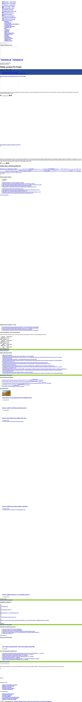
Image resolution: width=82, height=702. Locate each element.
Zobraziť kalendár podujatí (6, 600)
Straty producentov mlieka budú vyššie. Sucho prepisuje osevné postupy (21, 189)
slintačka (47, 171)
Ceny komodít (7, 22)
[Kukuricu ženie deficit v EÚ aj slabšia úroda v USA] (6, 416)
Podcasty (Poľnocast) (7, 695)
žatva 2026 (20, 172)
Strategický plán (65, 171)
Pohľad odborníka (8, 34)
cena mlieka (20, 169)
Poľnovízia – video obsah (9, 3)
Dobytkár (31, 169)
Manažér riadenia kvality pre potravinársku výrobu (17, 654)
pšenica (37, 171)
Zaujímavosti (7, 39)
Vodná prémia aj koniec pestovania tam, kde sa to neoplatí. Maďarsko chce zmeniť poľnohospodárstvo (26, 383)
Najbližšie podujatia (7, 9)
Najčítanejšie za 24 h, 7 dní (9, 11)
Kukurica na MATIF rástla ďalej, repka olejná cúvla (16, 185)
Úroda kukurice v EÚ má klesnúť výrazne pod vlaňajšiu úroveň (19, 186)
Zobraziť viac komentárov (6, 375)
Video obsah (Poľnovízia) (8, 693)
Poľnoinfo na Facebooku (8, 19)
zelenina (8, 172)
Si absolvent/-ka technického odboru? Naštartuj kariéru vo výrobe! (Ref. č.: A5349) (23, 653)
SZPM (74, 171)
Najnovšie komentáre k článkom (10, 698)
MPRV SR (6, 31)
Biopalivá (6, 21)
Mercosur (66, 169)
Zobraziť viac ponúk (4, 661)
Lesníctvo (6, 30)
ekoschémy (36, 169)
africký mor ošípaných (7, 169)
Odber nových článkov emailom (9, 684)
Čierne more (14, 172)
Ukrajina (78, 171)
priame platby (27, 171)
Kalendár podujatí (6, 696)
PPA (20, 171)
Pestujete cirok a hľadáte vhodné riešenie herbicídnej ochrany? (14, 74)
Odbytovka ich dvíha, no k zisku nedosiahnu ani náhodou (18, 183)
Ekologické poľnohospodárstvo (11, 24)
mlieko (77, 169)
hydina (42, 169)
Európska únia (7, 25)
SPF (53, 171)
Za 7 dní (4, 180)
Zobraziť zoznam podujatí (6, 624)
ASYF (18, 169)
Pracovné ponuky (7, 14)
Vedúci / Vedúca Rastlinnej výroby (15, 659)
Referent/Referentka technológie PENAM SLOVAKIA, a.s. (20, 658)
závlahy (10, 172)
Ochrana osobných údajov (8, 688)
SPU (60, 171)
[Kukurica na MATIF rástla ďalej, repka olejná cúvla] (6, 405)
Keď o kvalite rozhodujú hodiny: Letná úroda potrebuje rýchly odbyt (18, 646)
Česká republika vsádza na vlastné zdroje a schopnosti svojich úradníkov (22, 381)
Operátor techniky (11, 657)
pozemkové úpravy (14, 171)
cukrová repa (25, 169)
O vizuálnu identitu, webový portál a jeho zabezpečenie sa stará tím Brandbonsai (33, 701)
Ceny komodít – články (8, 6)
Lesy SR (60, 169)
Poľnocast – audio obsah (8, 5)
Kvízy (5, 28)
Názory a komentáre (9, 33)
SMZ (51, 171)
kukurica (57, 169)
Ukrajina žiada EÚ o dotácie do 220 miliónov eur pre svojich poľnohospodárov (20, 330)
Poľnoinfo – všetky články (9, 1)
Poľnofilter (7, 36)
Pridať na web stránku (4, 194)
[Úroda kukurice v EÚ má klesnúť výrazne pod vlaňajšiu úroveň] (6, 395)
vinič (1, 172)
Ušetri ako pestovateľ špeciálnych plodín (10, 72)
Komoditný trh (7, 27)
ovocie (1, 171)
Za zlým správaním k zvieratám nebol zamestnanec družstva (17, 329)
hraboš (39, 169)
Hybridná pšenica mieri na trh (13, 182)
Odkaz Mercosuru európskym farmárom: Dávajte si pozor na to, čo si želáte (22, 184)
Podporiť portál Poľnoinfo (9, 17)
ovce (80, 169)
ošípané (7, 171)
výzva (5, 172)
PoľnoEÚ (6, 35)
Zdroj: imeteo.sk (3, 635)
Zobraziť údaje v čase (5, 349)
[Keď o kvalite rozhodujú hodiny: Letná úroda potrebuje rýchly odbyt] (6, 644)
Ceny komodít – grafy (8, 8)
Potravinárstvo (7, 37)
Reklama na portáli (6, 687)
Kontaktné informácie (7, 689)
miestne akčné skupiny (72, 169)
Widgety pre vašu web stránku (9, 699)
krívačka (52, 169)
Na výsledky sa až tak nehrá (13, 386)
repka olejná (41, 171)
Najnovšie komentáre (8, 12)
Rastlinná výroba (8, 38)
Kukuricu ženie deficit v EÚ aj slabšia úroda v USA (14, 418)
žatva (17, 172)
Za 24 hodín (5, 179)
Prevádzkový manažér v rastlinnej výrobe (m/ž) (18, 656)
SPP (56, 171)
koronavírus (45, 169)
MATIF (62, 169)
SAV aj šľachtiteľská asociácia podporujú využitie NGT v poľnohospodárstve (20, 327)
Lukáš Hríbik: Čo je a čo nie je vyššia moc (14, 190)
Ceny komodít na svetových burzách (10, 697)
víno (3, 172)
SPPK (58, 171)
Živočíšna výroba (8, 40)
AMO (15, 169)
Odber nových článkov (8, 16)
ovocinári (3, 171)
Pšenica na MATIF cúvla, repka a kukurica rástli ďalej (15, 506)
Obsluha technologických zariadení (15, 655)
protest (33, 171)
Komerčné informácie (9, 26)
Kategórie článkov (7, 20)
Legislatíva (7, 29)
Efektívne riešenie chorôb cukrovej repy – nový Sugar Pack (13, 73)
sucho (71, 171)
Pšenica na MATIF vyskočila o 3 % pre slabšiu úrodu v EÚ (16, 594)
